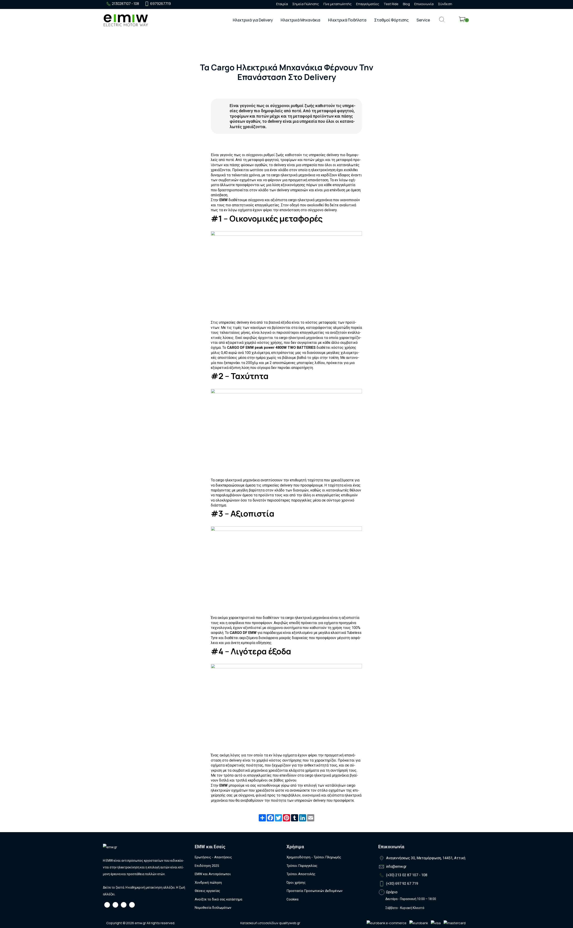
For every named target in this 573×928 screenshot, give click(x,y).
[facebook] (177, 4)
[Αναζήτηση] (441, 23)
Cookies (292, 899)
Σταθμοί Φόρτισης (391, 20)
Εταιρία (282, 4)
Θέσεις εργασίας (207, 891)
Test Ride (391, 4)
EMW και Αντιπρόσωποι (213, 874)
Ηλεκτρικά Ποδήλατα (347, 20)
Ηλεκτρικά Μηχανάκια (300, 20)
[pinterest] (201, 4)
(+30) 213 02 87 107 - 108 (406, 875)
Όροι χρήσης (296, 883)
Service (423, 20)
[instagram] (185, 4)
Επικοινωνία (424, 4)
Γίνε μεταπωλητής (337, 4)
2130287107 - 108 (125, 3)
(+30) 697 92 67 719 (402, 883)
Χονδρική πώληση (208, 883)
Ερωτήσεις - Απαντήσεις (213, 857)
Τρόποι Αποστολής (300, 874)
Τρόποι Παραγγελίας (301, 866)
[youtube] (193, 4)
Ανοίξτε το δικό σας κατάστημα (218, 899)
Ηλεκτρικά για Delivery (253, 20)
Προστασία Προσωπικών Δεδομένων (314, 891)
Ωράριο (392, 892)
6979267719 (160, 3)
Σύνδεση (445, 4)
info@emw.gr (396, 866)
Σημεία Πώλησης (305, 4)
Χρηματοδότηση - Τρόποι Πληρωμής (313, 857)
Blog (406, 4)
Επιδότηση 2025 (207, 866)
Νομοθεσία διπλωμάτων (213, 908)
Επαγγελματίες (367, 4)
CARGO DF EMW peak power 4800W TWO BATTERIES (271, 347)
